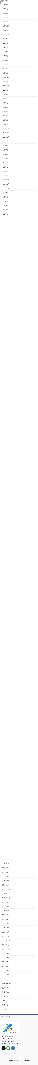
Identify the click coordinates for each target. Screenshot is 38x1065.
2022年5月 (5, 56)
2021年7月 (5, 99)
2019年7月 (5, 962)
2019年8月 (5, 957)
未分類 (4, 1009)
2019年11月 (6, 945)
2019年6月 (5, 966)
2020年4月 (5, 923)
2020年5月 (5, 919)
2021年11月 (5, 81)
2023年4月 (5, 9)
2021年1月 (5, 885)
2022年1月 (5, 73)
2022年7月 (5, 47)
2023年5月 (5, 4)
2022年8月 (5, 43)
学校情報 (5, 996)
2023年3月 (5, 13)
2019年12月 (6, 940)
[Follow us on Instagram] (13, 1048)
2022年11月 (5, 30)
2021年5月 (5, 868)
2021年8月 (5, 94)
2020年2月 (5, 932)
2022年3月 (5, 64)
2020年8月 (5, 906)
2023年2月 (5, 17)
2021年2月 (5, 881)
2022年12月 (5, 26)
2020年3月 (5, 928)
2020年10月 (6, 898)
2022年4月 (5, 60)
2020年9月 (5, 902)
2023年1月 (5, 22)
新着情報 (5, 1005)
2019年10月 (6, 949)
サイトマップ (6, 1016)
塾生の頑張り (6, 988)
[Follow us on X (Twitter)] (4, 1048)
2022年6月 (5, 51)
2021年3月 (5, 876)
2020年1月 (5, 936)
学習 (3, 1000)
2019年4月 (5, 975)
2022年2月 (5, 69)
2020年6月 (5, 915)
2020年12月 (6, 889)
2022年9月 (5, 39)
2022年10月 (5, 34)
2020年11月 (6, 893)
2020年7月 (5, 910)
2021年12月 (5, 77)
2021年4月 (5, 872)
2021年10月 (5, 86)
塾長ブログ (5, 992)
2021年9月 (5, 90)
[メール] (8, 1048)
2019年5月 (5, 970)
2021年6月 (5, 863)
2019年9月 (5, 953)
